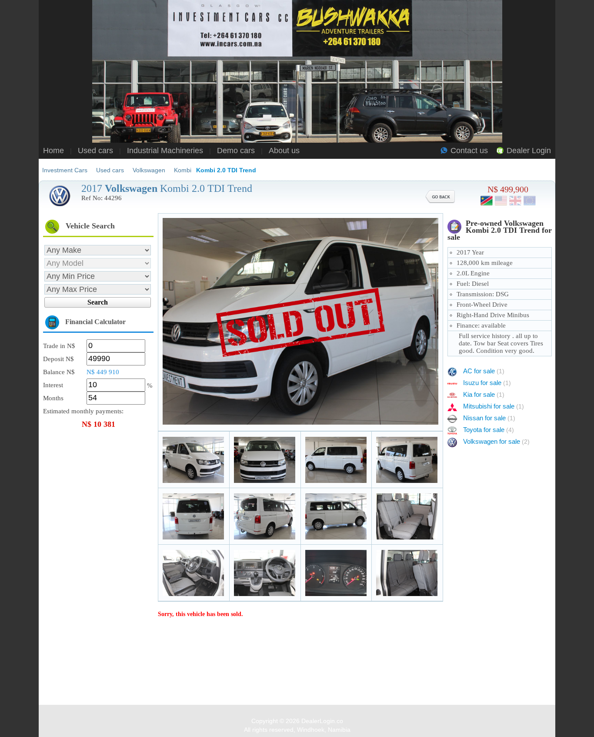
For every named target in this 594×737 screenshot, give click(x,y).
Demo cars (236, 150)
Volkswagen (149, 170)
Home (53, 150)
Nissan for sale (489, 418)
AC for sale (483, 371)
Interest (53, 385)
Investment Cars (64, 170)
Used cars (95, 150)
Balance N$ (59, 371)
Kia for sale (483, 394)
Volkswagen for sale (496, 441)
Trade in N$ (59, 345)
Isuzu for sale (487, 382)
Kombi (182, 170)
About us (284, 150)
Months (53, 398)
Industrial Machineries (165, 150)
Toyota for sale (488, 429)
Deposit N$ (58, 358)
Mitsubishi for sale (493, 406)
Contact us (469, 150)
